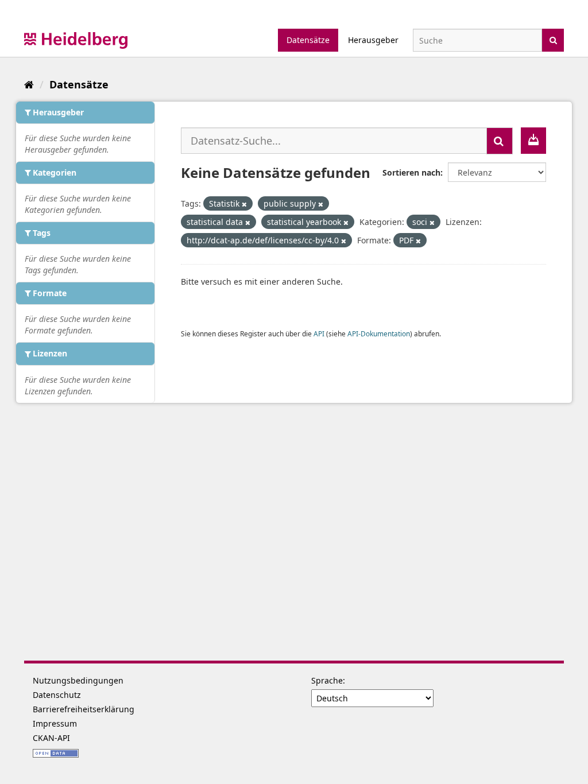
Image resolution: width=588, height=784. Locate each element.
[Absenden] (553, 39)
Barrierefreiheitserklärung (83, 709)
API (319, 333)
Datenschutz (57, 694)
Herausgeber (373, 39)
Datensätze (308, 39)
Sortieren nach (411, 172)
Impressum (55, 723)
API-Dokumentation (378, 333)
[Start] (29, 84)
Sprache (327, 680)
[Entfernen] (244, 204)
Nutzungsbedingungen (78, 680)
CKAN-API (51, 737)
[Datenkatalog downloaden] (533, 140)
